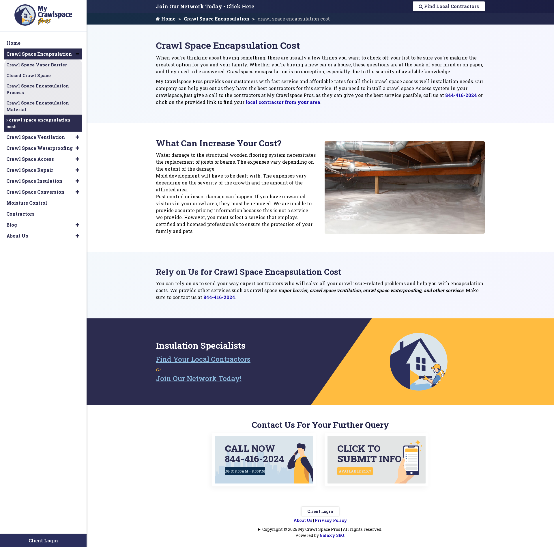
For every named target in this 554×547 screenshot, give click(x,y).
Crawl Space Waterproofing (39, 148)
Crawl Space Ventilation (35, 137)
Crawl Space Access (30, 159)
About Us (302, 520)
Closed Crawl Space (28, 75)
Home (167, 19)
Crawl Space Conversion (35, 192)
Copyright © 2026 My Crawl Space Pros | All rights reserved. (322, 529)
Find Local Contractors (451, 6)
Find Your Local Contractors (203, 359)
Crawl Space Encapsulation (216, 19)
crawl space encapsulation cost (38, 123)
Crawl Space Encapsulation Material (37, 106)
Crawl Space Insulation (34, 181)
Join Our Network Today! (199, 378)
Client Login (320, 511)
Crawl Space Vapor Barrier (36, 65)
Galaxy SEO (332, 535)
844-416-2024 (461, 95)
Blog (11, 225)
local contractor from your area (283, 102)
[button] (77, 54)
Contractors (20, 214)
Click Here (240, 6)
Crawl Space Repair (29, 170)
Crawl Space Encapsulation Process (37, 89)
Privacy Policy (331, 520)
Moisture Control (26, 203)
